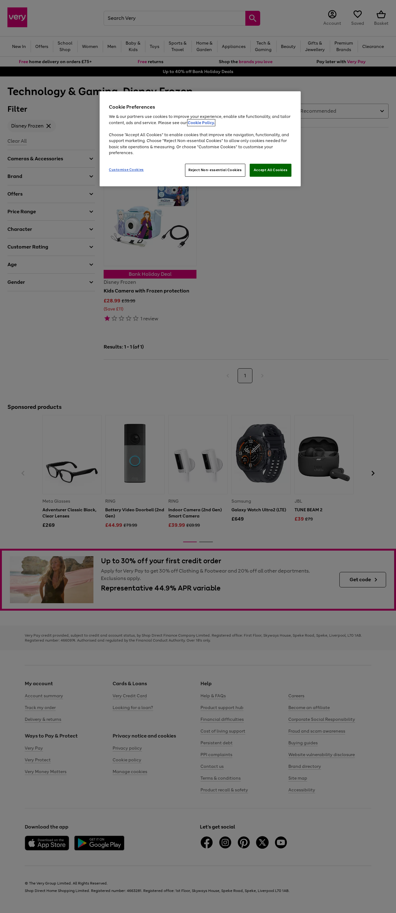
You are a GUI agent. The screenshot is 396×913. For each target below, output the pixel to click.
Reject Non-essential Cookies (215, 169)
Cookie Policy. (201, 123)
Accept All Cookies (270, 169)
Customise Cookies (126, 169)
